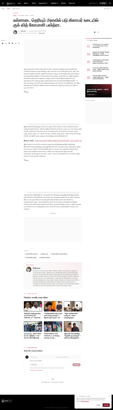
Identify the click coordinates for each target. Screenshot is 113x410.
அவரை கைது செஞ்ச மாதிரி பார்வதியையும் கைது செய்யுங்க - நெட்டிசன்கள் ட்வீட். (58, 140)
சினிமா (8, 8)
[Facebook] (9, 43)
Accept (106, 405)
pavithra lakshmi (45, 257)
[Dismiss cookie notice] (109, 396)
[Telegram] (12, 43)
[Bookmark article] (19, 43)
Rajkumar (23, 31)
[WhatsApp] (2, 43)
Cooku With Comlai (31, 257)
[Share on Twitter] (98, 32)
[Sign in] (110, 3)
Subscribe (91, 94)
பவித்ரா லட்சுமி (44, 254)
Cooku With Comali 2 (31, 254)
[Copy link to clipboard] (15, 43)
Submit (76, 364)
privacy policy (85, 401)
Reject (98, 405)
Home (3, 8)
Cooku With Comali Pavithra (59, 254)
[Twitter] (6, 43)
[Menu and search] (3, 3)
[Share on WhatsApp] (94, 32)
